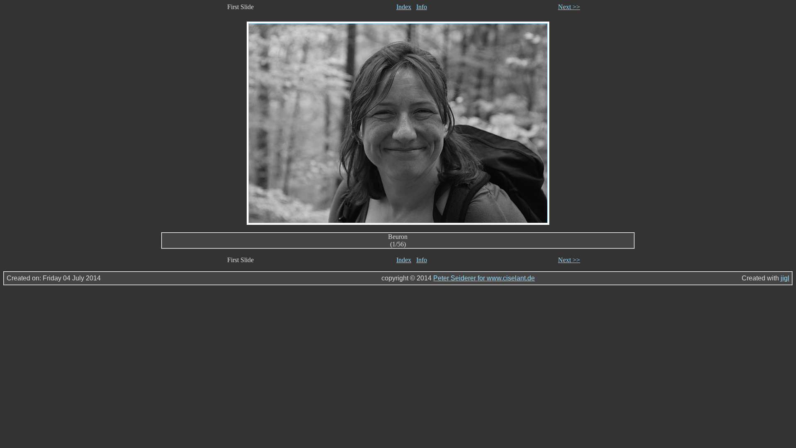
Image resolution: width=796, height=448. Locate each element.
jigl (785, 278)
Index (403, 6)
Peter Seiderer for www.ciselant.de (484, 278)
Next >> (569, 6)
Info (421, 6)
